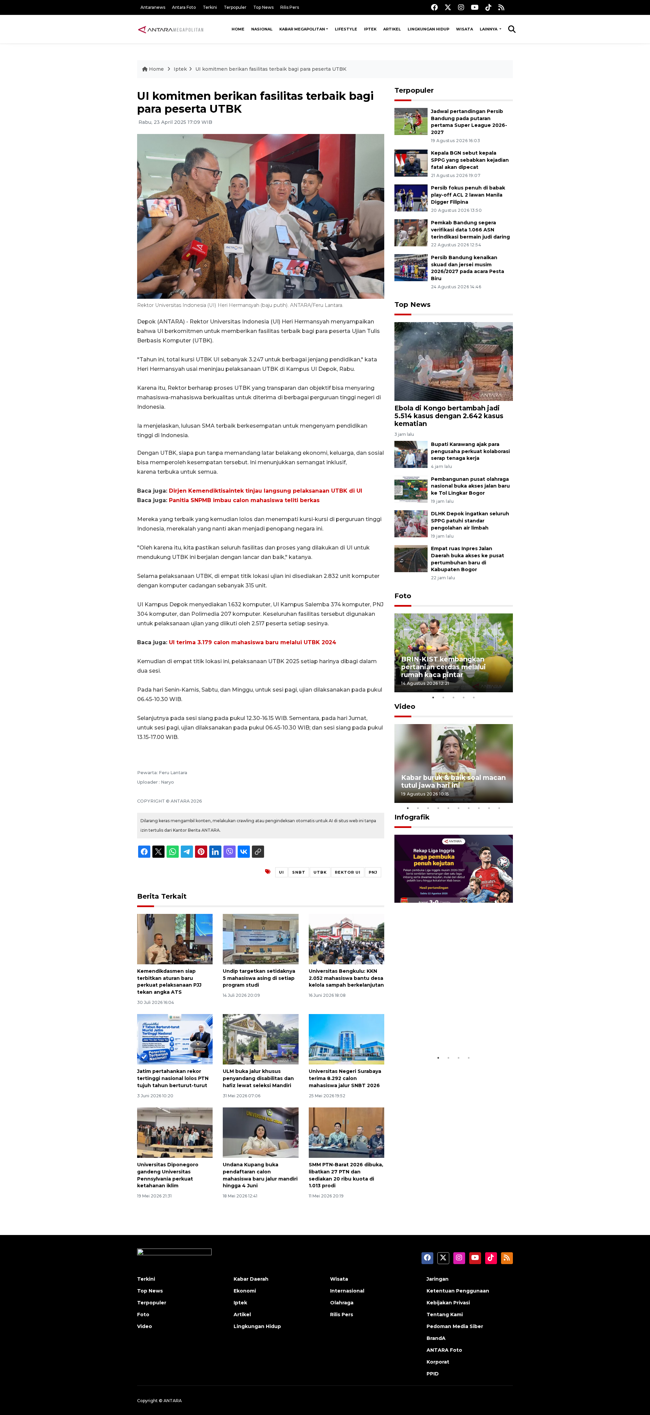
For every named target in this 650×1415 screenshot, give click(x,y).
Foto (402, 596)
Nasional (262, 29)
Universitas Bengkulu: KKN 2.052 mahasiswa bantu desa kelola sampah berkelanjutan (346, 978)
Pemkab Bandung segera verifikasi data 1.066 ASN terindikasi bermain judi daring (470, 230)
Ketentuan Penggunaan (458, 1291)
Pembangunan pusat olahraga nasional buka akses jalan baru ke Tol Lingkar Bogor (470, 486)
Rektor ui (348, 872)
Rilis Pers (289, 7)
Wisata (464, 29)
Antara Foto (184, 7)
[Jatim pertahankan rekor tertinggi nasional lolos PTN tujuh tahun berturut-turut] (175, 1039)
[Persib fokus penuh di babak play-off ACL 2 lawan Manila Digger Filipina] (411, 197)
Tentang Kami (445, 1314)
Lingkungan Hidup (428, 29)
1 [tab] (433, 697)
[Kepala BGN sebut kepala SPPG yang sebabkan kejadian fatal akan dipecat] (411, 163)
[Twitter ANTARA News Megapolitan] (448, 7)
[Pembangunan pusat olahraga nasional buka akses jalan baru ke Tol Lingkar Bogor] (411, 489)
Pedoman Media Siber (455, 1326)
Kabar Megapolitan (302, 29)
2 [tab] (443, 697)
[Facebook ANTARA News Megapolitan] (434, 7)
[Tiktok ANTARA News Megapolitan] (488, 7)
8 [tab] (479, 808)
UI (281, 872)
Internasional (347, 1291)
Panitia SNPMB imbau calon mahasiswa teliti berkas (244, 500)
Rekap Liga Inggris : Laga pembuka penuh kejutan (444, 1030)
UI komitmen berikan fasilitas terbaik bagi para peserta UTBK (270, 69)
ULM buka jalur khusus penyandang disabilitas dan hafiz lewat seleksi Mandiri (258, 1078)
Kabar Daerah (251, 1279)
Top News (263, 7)
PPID (433, 1374)
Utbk (320, 872)
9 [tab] (489, 808)
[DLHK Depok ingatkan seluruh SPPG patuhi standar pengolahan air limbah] (411, 523)
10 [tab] (499, 808)
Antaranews (152, 7)
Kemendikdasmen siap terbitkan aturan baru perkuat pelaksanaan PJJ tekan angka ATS (169, 981)
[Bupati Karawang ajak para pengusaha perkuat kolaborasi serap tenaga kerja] (411, 454)
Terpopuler (235, 7)
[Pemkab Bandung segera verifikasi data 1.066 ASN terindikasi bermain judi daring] (411, 232)
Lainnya (489, 29)
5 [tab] (474, 697)
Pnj (373, 872)
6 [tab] (458, 808)
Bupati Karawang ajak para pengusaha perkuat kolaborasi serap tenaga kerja (470, 451)
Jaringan (438, 1279)
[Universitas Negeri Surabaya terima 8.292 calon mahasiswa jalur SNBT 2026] (346, 1039)
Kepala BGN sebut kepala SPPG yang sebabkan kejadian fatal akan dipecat (470, 160)
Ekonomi (245, 1291)
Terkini (210, 7)
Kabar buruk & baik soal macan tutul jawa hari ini (453, 781)
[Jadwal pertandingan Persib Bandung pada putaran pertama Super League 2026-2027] (411, 121)
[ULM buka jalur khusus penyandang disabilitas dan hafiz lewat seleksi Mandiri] (260, 1039)
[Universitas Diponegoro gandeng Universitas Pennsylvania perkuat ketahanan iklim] (175, 1132)
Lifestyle (346, 29)
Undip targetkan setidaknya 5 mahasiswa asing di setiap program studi (259, 978)
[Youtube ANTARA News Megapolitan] (475, 7)
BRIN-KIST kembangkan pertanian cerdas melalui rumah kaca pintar (443, 667)
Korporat (438, 1362)
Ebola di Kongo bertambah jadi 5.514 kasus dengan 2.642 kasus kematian (448, 416)
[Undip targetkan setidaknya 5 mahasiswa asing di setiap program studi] (260, 939)
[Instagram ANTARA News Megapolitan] (461, 7)
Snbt (298, 872)
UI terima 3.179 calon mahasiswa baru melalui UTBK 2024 (252, 642)
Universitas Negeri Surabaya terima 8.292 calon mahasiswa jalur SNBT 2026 (345, 1078)
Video (404, 706)
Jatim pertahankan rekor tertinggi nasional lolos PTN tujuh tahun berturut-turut (173, 1078)
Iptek (370, 29)
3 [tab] (453, 697)
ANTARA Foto (444, 1350)
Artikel (392, 29)
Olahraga (341, 1303)
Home (238, 29)
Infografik (412, 817)
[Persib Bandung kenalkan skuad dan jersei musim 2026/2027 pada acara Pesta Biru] (411, 267)
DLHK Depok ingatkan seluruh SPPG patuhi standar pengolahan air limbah (470, 521)
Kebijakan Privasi (448, 1303)
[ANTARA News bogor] (171, 29)
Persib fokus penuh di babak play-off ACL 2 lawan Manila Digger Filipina (468, 195)
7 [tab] (468, 808)
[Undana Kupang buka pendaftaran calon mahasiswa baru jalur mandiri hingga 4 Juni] (260, 1132)
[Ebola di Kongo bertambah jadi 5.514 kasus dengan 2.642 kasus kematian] (453, 361)
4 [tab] (463, 697)
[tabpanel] (453, 652)
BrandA (436, 1338)
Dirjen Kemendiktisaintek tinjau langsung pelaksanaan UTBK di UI (265, 491)
